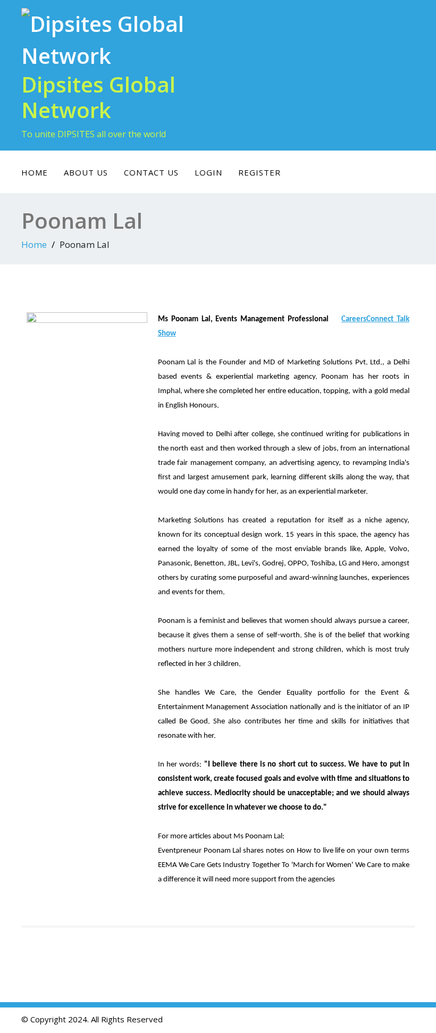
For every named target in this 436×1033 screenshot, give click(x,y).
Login (208, 172)
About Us (86, 172)
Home (34, 172)
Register (259, 172)
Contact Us (151, 172)
